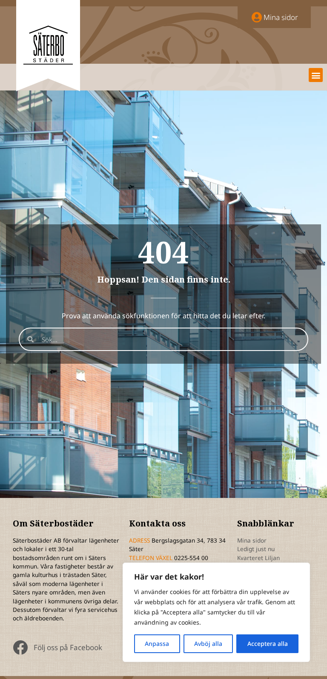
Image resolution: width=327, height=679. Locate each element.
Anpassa (157, 643)
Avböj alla (208, 643)
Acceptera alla (267, 643)
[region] (216, 612)
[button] (316, 75)
